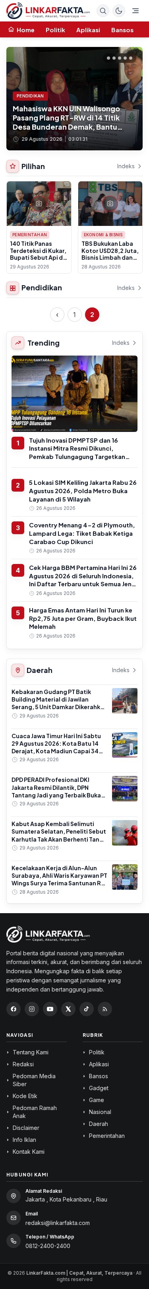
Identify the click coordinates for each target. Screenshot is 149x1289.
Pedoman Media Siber (34, 1080)
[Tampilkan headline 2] (114, 58)
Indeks (126, 166)
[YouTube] (50, 1009)
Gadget (98, 1088)
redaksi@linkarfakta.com (57, 1222)
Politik (55, 29)
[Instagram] (32, 1009)
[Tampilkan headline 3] (119, 58)
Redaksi (23, 1064)
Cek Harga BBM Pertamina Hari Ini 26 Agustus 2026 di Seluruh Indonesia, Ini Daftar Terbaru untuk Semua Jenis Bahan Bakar (83, 580)
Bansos (122, 29)
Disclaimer (26, 1127)
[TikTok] (86, 1009)
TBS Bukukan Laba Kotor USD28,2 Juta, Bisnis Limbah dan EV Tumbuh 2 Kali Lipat (110, 257)
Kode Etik (25, 1096)
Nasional (100, 1111)
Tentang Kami (30, 1052)
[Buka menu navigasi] (135, 11)
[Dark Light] (118, 10)
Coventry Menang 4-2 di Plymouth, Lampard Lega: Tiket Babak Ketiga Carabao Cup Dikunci (82, 533)
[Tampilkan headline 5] (130, 58)
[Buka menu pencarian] (103, 10)
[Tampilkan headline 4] (125, 58)
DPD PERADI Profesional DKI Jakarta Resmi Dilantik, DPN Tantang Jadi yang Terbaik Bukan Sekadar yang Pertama (58, 791)
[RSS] (105, 1009)
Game (96, 1100)
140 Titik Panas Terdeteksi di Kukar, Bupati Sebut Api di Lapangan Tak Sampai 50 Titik (38, 257)
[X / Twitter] (68, 1009)
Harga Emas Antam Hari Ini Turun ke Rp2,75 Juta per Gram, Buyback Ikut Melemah (83, 618)
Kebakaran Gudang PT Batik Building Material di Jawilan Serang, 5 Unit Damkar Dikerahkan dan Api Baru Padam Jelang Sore (59, 703)
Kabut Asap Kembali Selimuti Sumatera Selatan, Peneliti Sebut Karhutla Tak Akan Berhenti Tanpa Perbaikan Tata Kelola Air (59, 835)
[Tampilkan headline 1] (108, 58)
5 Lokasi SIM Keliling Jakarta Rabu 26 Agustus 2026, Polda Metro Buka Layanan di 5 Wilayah (83, 490)
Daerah (98, 1123)
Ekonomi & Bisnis (103, 234)
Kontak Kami (29, 1151)
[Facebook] (13, 1009)
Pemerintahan (29, 234)
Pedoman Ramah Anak (35, 1111)
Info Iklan (24, 1139)
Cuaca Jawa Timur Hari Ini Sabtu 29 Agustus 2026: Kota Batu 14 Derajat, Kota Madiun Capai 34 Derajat (56, 747)
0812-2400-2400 (47, 1245)
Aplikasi (88, 29)
